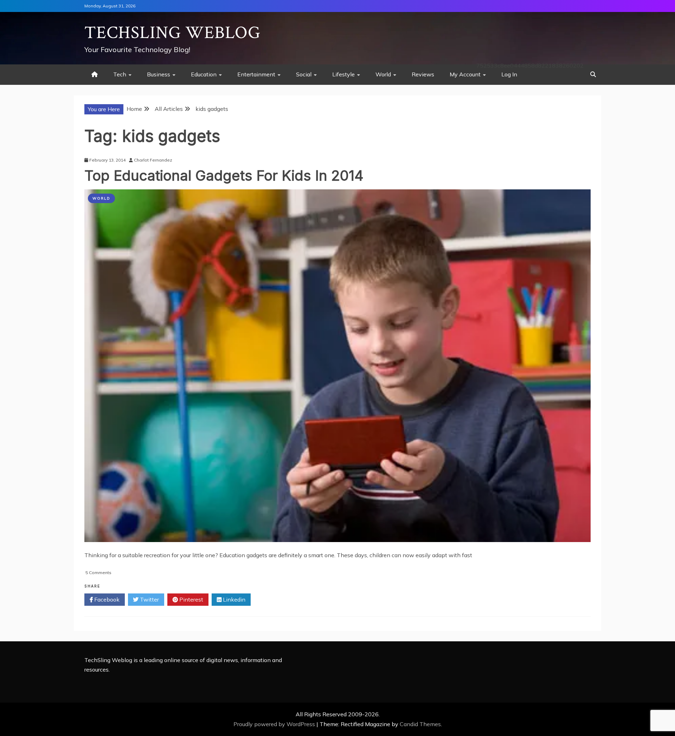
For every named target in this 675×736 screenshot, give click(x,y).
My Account (465, 74)
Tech (119, 74)
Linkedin (233, 599)
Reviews (423, 74)
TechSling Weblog (172, 32)
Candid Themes (420, 724)
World (383, 74)
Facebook (106, 599)
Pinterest (190, 599)
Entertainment (256, 74)
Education (204, 74)
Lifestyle (343, 74)
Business (158, 74)
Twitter (149, 599)
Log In (509, 74)
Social (303, 74)
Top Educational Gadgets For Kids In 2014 (224, 175)
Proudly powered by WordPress (274, 724)
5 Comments (98, 572)
